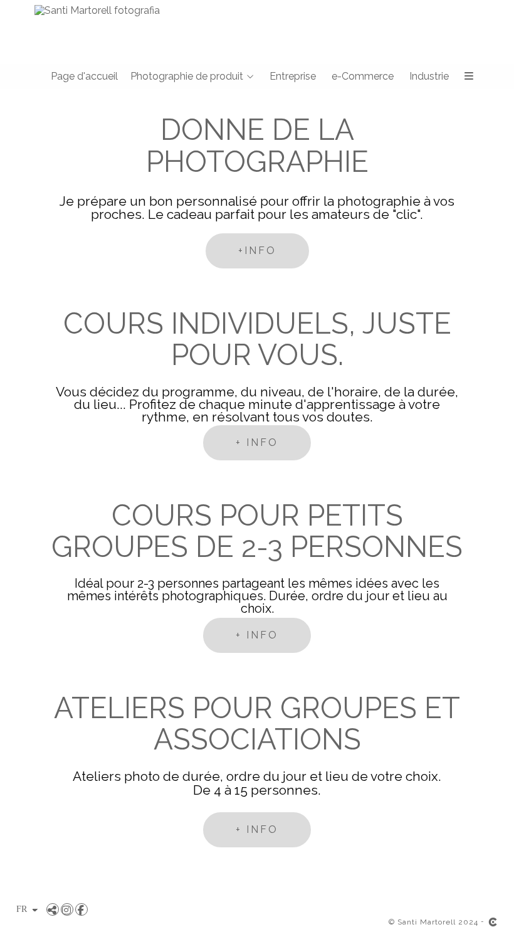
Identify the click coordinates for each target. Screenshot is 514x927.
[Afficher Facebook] (81, 909)
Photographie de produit (186, 76)
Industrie (429, 76)
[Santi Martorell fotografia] (92, 10)
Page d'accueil (84, 76)
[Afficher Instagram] (67, 909)
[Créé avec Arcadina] (492, 922)
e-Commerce (363, 76)
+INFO (257, 251)
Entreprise (293, 76)
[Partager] (52, 909)
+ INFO (257, 442)
